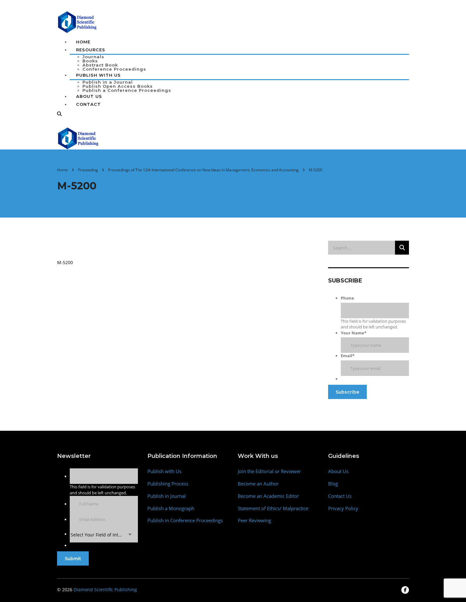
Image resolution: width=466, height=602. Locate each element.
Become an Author (258, 484)
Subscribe (347, 392)
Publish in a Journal (107, 82)
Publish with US (98, 75)
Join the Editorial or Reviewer (269, 471)
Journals (93, 56)
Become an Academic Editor (268, 496)
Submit (73, 558)
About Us (89, 96)
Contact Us (340, 496)
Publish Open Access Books (117, 86)
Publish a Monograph (170, 508)
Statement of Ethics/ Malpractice (273, 508)
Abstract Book (100, 64)
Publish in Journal (166, 496)
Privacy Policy (343, 508)
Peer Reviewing (254, 520)
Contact (88, 104)
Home (83, 41)
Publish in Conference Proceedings (185, 520)
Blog (333, 484)
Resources (90, 49)
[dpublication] (77, 21)
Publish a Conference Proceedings (126, 90)
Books (90, 60)
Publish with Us (164, 471)
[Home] (78, 138)
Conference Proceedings (114, 69)
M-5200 (65, 262)
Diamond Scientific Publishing (105, 589)
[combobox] (104, 534)
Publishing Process (167, 484)
